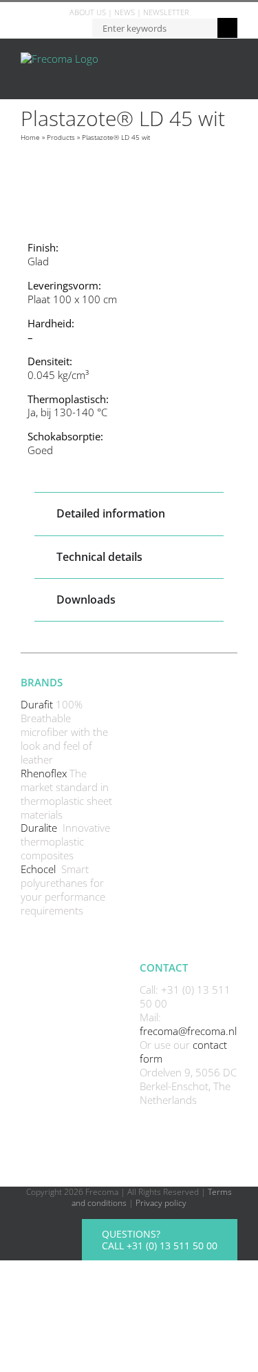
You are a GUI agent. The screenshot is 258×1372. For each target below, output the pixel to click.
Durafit (38, 704)
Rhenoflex (45, 773)
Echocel (39, 869)
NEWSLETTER (166, 12)
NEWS (124, 12)
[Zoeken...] (154, 27)
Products (61, 137)
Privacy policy (161, 1203)
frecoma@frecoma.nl (188, 1031)
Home (30, 137)
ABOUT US (87, 12)
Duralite (40, 828)
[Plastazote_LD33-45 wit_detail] (129, 186)
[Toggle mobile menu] (231, 59)
